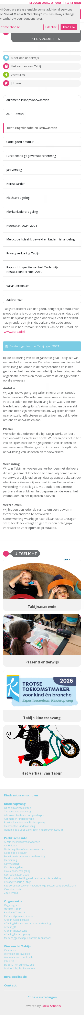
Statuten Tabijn (12, 909)
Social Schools (51, 1006)
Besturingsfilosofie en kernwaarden (32, 128)
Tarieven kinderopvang (17, 811)
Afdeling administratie (17, 919)
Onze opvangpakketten (17, 808)
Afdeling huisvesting (15, 930)
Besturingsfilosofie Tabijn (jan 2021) (35, 346)
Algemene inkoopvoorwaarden (27, 100)
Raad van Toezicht (14, 912)
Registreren (73, 2)
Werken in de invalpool (17, 953)
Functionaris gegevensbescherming (31, 156)
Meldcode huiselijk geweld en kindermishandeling (40, 239)
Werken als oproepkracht (18, 957)
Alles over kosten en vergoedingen (24, 815)
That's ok (68, 27)
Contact (10, 985)
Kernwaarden (15, 184)
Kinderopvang (15, 804)
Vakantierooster (17, 286)
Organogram (11, 905)
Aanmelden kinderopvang (19, 819)
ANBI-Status (15, 114)
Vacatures (9, 950)
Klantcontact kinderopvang (19, 826)
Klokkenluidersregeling (22, 211)
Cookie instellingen (42, 997)
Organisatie (13, 901)
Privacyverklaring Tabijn (23, 253)
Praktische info (15, 838)
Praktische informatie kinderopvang (24, 822)
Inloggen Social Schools (45, 2)
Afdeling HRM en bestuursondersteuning (27, 923)
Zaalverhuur (14, 300)
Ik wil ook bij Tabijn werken (19, 968)
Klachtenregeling (18, 198)
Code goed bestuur (20, 142)
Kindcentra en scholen (21, 795)
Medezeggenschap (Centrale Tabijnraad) (27, 938)
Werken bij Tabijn (17, 946)
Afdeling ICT (11, 927)
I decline (51, 27)
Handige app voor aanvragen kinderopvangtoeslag (33, 829)
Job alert (9, 961)
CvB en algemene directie (18, 916)
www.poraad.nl (14, 331)
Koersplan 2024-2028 (21, 225)
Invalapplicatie (15, 977)
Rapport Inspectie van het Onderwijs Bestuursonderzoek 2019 (32, 269)
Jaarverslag (14, 170)
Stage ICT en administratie (19, 964)
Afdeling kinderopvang (17, 934)
